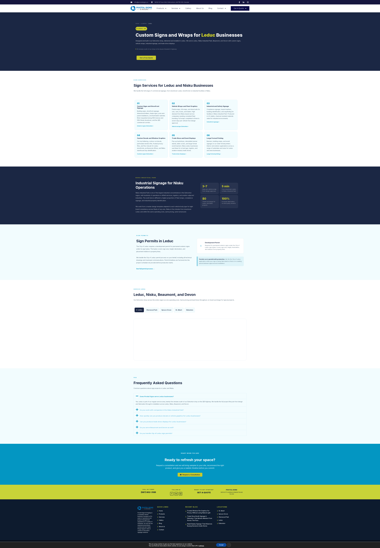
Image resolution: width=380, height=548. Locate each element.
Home (137, 23)
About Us (200, 8)
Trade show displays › (179, 154)
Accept (221, 545)
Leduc (221, 520)
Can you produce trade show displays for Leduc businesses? (163, 422)
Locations (144, 23)
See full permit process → (145, 269)
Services (174, 8)
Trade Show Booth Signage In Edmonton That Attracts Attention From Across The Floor (199, 518)
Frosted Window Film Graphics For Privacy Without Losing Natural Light (198, 512)
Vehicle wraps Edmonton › (180, 126)
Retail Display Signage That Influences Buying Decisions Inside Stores (199, 525)
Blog (210, 8)
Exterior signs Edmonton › (145, 126)
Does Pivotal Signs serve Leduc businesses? (157, 396)
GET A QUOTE (204, 492)
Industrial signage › (213, 122)
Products (160, 8)
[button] (190, 396)
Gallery (188, 8)
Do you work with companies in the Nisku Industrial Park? (162, 410)
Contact (220, 8)
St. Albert (222, 511)
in (176, 493)
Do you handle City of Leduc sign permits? (156, 433)
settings (201, 546)
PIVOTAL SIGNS (231, 490)
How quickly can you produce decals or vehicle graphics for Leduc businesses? (170, 416)
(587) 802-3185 (148, 492)
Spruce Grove (223, 514)
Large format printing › (214, 154)
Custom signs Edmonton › (145, 154)
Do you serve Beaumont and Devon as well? (157, 427)
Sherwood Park (224, 517)
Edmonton (189, 310)
